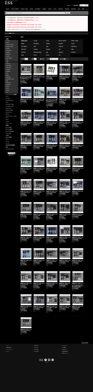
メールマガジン (64, 345)
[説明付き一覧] (67, 58)
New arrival (36, 347)
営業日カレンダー (65, 353)
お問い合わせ (37, 29)
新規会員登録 (76, 5)
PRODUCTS (36, 345)
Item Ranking (36, 351)
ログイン (69, 5)
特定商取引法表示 (65, 351)
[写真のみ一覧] (64, 58)
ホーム (7, 345)
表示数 (23, 58)
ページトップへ (85, 342)
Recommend (36, 349)
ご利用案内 (64, 347)
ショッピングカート (9, 349)
